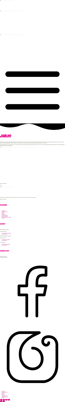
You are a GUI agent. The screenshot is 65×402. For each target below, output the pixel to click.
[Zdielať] (6, 399)
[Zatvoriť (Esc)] (9, 399)
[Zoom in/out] (1, 399)
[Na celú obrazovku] (4, 399)
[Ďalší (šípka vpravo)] (4, 401)
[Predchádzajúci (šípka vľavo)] (1, 401)
